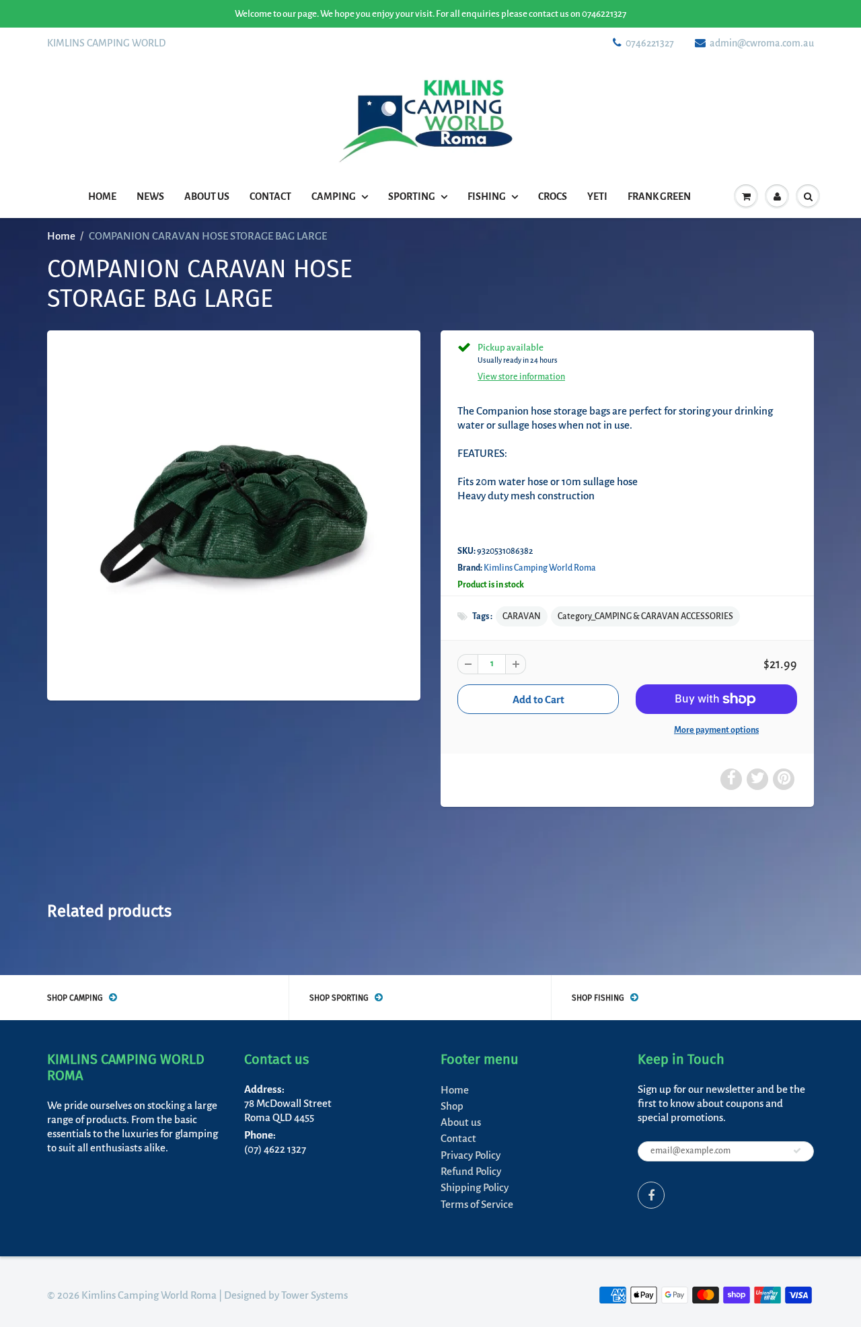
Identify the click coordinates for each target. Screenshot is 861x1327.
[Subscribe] (797, 1150)
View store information (521, 377)
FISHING (486, 196)
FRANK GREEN (659, 196)
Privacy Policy (470, 1155)
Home (102, 196)
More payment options (716, 730)
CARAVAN (521, 616)
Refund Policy (471, 1171)
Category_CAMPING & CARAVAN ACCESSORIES (645, 616)
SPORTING (411, 196)
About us (206, 196)
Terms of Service (477, 1204)
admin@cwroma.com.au (762, 43)
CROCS (552, 196)
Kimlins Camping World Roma (540, 568)
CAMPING (333, 196)
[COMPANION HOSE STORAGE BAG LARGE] (234, 514)
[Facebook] (651, 1195)
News (150, 196)
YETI (597, 196)
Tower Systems (314, 1295)
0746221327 (650, 43)
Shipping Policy (475, 1187)
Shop (452, 1106)
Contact (270, 196)
